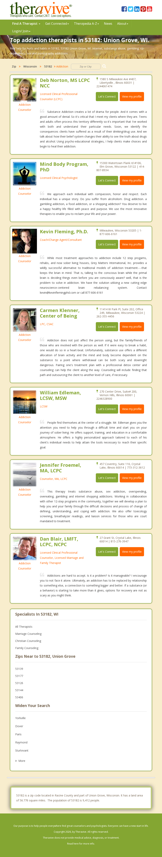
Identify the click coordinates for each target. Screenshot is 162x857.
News (108, 23)
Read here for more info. (81, 843)
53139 (19, 669)
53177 (19, 676)
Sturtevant (21, 750)
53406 (19, 697)
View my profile (132, 96)
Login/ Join (20, 31)
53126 (19, 683)
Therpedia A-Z (85, 23)
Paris (18, 734)
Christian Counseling (28, 641)
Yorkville (20, 718)
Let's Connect (107, 96)
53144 (19, 690)
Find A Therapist (25, 23)
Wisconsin (30, 66)
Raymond (21, 742)
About (121, 23)
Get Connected (56, 23)
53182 (48, 66)
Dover (19, 726)
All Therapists (23, 626)
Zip (14, 66)
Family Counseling (26, 648)
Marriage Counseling (28, 634)
